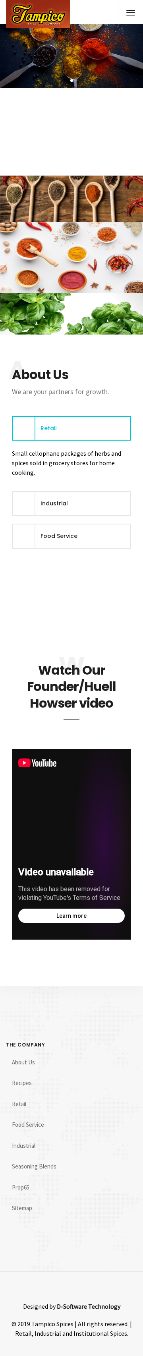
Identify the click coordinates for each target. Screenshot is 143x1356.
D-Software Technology (88, 1306)
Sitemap (22, 1208)
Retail (19, 1104)
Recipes (22, 1083)
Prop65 (20, 1187)
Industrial (23, 1145)
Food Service (28, 1124)
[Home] (38, 14)
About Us (23, 1062)
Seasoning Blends (34, 1166)
